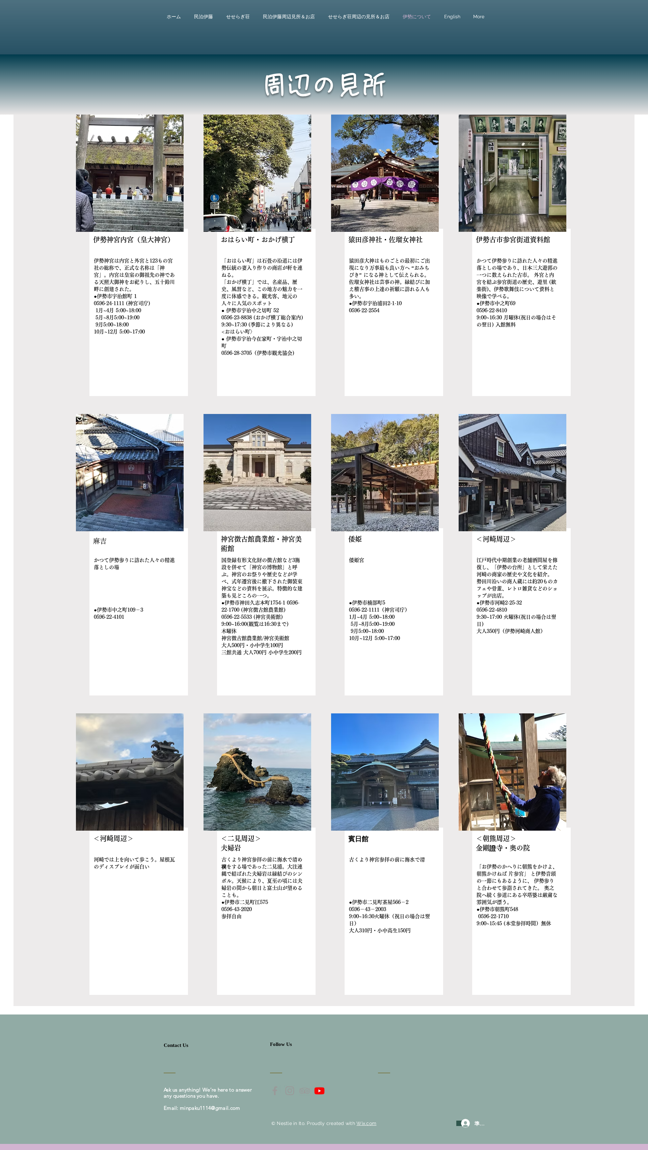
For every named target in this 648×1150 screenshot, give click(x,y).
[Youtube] (319, 1091)
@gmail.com (225, 1108)
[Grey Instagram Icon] (290, 1091)
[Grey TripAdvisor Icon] (304, 1091)
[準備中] (459, 1123)
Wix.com (366, 1123)
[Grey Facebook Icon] (275, 1091)
